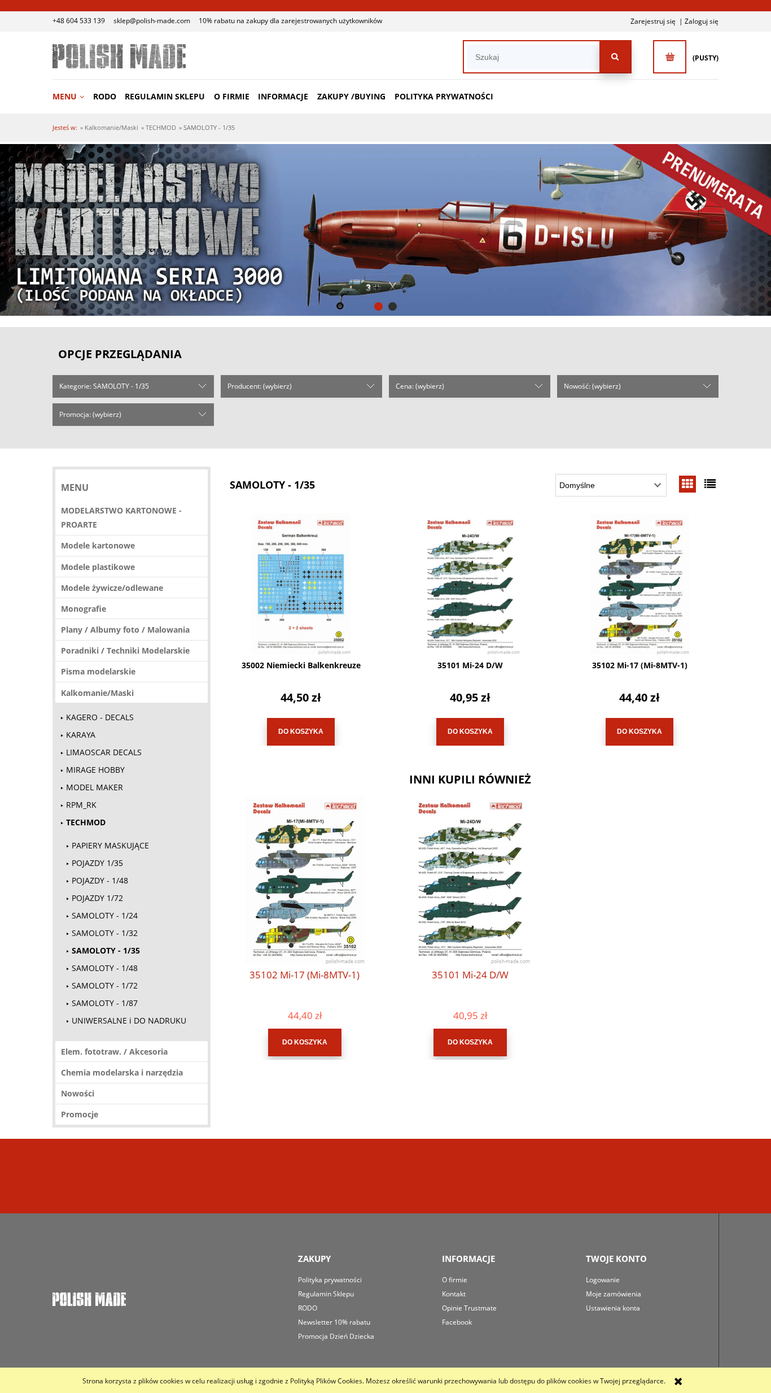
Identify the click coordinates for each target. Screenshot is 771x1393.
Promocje (79, 1114)
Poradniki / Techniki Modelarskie (125, 650)
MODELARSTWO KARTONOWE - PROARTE (121, 517)
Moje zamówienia (613, 1294)
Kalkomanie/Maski (97, 692)
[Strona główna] (119, 56)
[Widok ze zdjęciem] (687, 483)
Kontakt (454, 1294)
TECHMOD (86, 822)
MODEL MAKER (94, 787)
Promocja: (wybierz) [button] (90, 414)
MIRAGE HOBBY (95, 769)
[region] (385, 230)
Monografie (83, 608)
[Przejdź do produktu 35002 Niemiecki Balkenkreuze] (301, 584)
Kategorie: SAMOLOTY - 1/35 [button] (104, 386)
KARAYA (80, 734)
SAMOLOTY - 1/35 (106, 950)
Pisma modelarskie (98, 671)
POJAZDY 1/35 (97, 862)
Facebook (457, 1322)
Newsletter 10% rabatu (334, 1322)
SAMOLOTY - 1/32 (105, 933)
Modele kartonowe (98, 545)
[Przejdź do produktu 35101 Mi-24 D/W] (470, 584)
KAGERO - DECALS (100, 717)
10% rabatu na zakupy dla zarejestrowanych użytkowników (290, 20)
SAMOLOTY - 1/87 (105, 1003)
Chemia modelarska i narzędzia (122, 1072)
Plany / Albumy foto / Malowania (125, 629)
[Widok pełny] (710, 483)
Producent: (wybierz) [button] (259, 386)
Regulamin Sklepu (326, 1294)
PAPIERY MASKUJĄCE (110, 845)
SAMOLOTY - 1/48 (105, 968)
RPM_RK (81, 804)
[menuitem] (71, 96)
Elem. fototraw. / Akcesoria (114, 1051)
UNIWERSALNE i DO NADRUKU (129, 1020)
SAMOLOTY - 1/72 (105, 985)
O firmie (454, 1280)
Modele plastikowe (98, 566)
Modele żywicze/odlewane (112, 587)
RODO (307, 1308)
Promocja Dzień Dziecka (336, 1336)
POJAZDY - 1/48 (100, 880)
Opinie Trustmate (469, 1308)
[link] (385, 230)
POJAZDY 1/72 (97, 898)
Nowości (77, 1093)
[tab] (378, 306)
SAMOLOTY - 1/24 (105, 915)
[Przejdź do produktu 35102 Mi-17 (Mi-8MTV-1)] (639, 584)
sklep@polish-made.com (151, 20)
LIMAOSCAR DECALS (104, 752)
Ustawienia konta (613, 1308)
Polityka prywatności (330, 1280)
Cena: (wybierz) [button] (420, 386)
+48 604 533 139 (78, 20)
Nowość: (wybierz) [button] (592, 386)
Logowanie (603, 1280)
